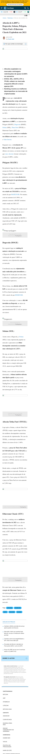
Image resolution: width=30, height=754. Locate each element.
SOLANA (19, 612)
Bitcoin (5, 694)
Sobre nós (6, 738)
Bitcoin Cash (7, 709)
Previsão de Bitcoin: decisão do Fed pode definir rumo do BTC (13, 645)
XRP (4, 698)
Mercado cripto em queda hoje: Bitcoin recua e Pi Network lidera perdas (14, 633)
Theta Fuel (15, 127)
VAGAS (5, 741)
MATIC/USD (15, 194)
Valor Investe (8, 139)
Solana (4, 127)
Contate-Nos (7, 719)
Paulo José (11, 39)
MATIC (5, 612)
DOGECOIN (18, 608)
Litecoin (5, 705)
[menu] (2, 8)
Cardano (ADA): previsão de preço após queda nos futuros (14, 627)
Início (4, 18)
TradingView (18, 235)
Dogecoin (17, 124)
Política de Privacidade (7, 745)
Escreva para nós (7, 723)
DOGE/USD (19, 295)
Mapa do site (7, 750)
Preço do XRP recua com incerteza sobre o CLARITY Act (14, 650)
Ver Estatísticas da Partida (15, 4)
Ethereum (6, 702)
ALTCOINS (9, 608)
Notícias (10, 18)
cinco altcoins (9, 154)
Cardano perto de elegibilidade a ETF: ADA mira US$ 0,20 (14, 639)
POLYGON (11, 612)
